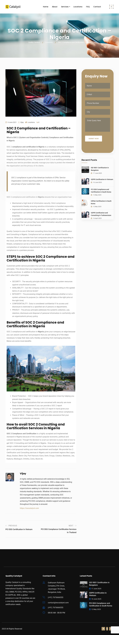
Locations (77, 6)
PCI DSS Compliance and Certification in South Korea (101, 190)
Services (65, 6)
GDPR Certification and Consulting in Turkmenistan (101, 214)
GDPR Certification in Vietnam (102, 179)
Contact (97, 6)
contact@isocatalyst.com (58, 603)
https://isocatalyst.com (29, 508)
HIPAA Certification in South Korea (101, 202)
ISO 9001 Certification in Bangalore (100, 169)
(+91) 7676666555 (55, 597)
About (54, 6)
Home (45, 6)
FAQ (88, 6)
